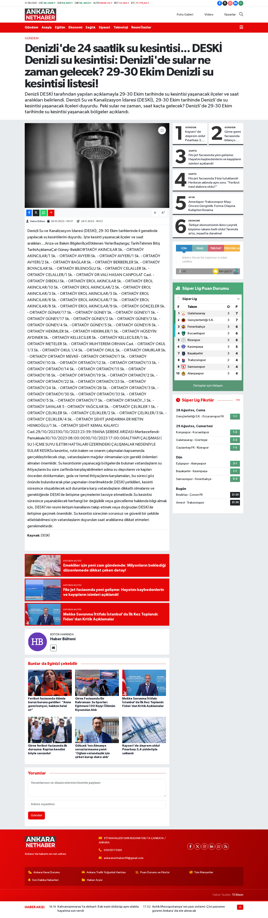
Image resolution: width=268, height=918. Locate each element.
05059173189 (113, 850)
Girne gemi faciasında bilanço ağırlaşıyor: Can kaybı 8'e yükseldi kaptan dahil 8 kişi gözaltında (232, 136)
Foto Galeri (185, 14)
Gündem (31, 27)
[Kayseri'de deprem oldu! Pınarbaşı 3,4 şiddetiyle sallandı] (144, 729)
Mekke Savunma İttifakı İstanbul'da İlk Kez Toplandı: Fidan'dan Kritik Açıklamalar (143, 702)
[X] (197, 846)
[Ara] (241, 14)
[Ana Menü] (241, 27)
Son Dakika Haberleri (45, 880)
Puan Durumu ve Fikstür (155, 872)
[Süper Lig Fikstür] (238, 400)
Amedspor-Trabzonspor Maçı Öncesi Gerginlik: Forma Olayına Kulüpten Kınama (211, 206)
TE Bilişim (237, 894)
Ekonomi (75, 27)
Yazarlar (230, 14)
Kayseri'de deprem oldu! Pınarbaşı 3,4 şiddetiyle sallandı (141, 749)
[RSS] (225, 846)
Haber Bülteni (37, 221)
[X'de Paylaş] (36, 213)
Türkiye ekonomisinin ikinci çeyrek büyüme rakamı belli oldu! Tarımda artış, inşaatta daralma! (213, 229)
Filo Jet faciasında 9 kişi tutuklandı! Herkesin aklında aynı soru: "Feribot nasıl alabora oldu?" (214, 183)
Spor (191, 197)
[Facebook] (190, 846)
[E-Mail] (53, 648)
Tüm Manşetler (203, 872)
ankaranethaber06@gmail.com (123, 858)
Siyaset (104, 27)
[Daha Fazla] (51, 213)
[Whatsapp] (218, 846)
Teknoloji (121, 27)
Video (208, 14)
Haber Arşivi (94, 880)
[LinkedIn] (211, 846)
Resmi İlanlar (141, 27)
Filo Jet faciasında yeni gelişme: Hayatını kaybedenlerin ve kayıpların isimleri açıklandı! (215, 159)
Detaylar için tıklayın (208, 385)
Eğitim (60, 27)
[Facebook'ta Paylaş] (29, 213)
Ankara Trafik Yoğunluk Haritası (106, 872)
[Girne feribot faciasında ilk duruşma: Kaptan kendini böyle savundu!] (50, 729)
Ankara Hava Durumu (46, 872)
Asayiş (47, 27)
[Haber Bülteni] (37, 641)
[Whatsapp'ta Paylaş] (43, 213)
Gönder (36, 815)
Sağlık (90, 27)
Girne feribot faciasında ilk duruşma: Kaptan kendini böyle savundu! (47, 749)
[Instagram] (204, 846)
